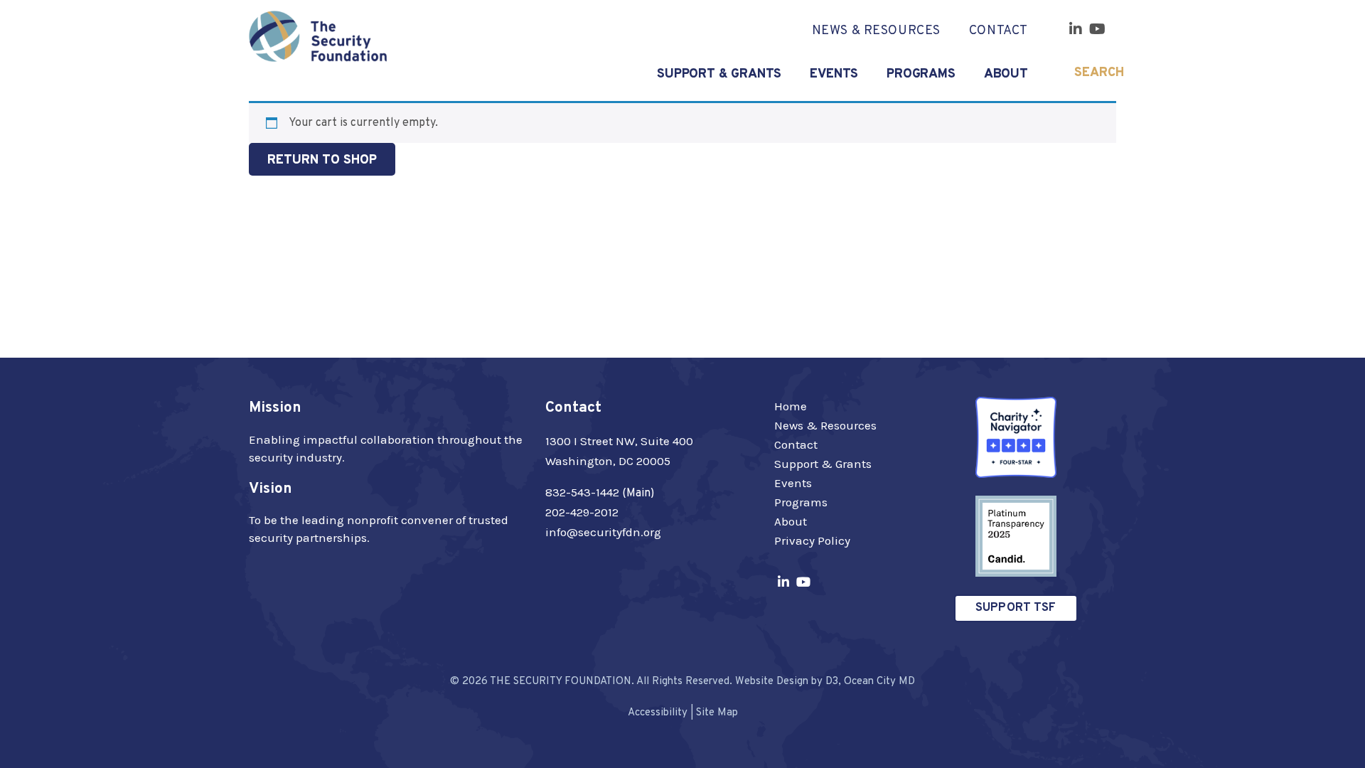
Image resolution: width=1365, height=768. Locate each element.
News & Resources (825, 425)
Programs (921, 74)
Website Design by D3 (786, 681)
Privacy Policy (812, 540)
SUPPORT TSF (1015, 608)
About (1006, 74)
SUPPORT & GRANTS (719, 74)
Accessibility (657, 713)
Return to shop (322, 160)
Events (834, 74)
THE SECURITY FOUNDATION (560, 681)
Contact (998, 31)
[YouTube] (1097, 29)
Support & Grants (823, 464)
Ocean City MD (879, 681)
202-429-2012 (582, 512)
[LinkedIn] (1075, 29)
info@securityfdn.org (603, 532)
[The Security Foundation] (318, 36)
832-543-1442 (582, 492)
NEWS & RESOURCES (876, 31)
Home (790, 406)
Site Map (717, 713)
